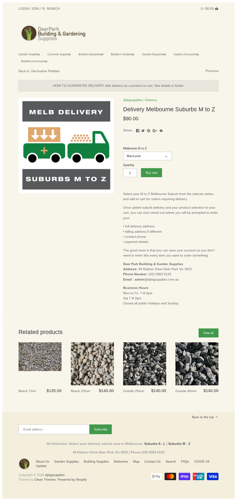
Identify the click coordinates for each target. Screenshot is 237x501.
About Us (42, 461)
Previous (212, 71)
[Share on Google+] (155, 130)
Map (136, 461)
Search (171, 461)
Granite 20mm (133, 391)
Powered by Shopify (72, 479)
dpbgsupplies (133, 100)
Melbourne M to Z (135, 148)
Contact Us (152, 461)
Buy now (151, 172)
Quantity (128, 165)
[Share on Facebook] (137, 130)
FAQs (185, 461)
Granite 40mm (185, 391)
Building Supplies (96, 461)
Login (24, 8)
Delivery (151, 100)
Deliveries (121, 461)
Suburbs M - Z (179, 443)
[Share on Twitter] (143, 130)
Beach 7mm (27, 391)
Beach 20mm (80, 391)
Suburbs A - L (154, 443)
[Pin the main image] (148, 130)
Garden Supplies (66, 461)
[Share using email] (161, 130)
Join (35, 8)
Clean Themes (45, 479)
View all (208, 333)
